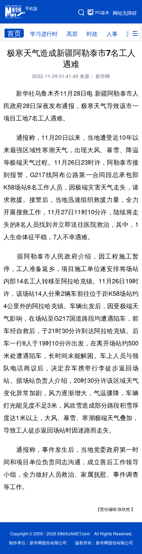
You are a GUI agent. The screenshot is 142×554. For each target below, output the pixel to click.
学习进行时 (44, 34)
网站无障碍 (125, 12)
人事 (112, 34)
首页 (14, 33)
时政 (92, 34)
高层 (72, 34)
